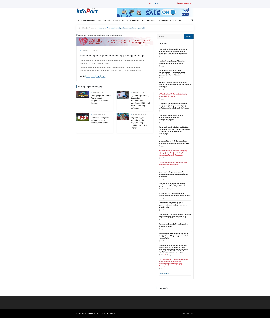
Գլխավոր (85, 28)
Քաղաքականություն (86, 20)
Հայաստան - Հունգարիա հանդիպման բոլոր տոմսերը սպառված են (100, 120)
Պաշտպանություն (120, 20)
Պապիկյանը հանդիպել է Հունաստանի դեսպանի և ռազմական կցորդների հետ (172, 184)
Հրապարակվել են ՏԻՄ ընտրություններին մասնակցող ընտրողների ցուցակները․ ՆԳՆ (174, 142)
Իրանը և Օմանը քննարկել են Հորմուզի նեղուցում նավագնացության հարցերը (172, 62)
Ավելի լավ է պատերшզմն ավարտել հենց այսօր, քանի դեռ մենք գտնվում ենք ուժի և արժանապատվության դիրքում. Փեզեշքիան (174, 105)
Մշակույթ (134, 20)
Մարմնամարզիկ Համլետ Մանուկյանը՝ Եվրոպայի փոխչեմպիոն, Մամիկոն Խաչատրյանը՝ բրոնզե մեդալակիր (173, 152)
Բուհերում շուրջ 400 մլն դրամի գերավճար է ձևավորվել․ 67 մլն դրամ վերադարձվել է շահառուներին (174, 235)
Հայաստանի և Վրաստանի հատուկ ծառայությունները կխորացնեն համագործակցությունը (171, 117)
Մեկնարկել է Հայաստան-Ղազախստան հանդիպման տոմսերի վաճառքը (101, 99)
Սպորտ (93, 28)
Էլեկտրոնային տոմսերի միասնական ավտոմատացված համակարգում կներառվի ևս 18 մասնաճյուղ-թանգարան (140, 101)
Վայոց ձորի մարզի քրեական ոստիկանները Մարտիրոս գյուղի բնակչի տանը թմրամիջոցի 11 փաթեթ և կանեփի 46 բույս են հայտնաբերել (174, 130)
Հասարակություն (149, 20)
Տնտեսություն (104, 20)
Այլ (180, 20)
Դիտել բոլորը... (164, 273)
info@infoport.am (188, 313)
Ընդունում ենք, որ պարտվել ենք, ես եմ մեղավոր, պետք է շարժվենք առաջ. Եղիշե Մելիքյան (140, 122)
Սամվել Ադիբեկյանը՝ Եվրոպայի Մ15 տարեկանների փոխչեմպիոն (173, 163)
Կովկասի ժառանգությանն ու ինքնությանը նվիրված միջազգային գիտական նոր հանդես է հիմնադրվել (175, 84)
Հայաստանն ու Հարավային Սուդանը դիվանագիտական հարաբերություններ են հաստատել (173, 174)
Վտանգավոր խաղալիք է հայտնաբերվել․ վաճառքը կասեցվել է (173, 225)
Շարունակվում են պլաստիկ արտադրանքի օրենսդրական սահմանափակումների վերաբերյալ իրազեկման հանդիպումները (173, 51)
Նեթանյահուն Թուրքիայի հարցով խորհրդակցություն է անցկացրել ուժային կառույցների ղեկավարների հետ (172, 72)
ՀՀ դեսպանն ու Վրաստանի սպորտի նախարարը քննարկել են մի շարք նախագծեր (174, 194)
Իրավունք (163, 20)
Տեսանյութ (170, 188)
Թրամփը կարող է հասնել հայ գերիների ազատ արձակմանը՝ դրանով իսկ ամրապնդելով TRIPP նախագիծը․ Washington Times (173, 262)
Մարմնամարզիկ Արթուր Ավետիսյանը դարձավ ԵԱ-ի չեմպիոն (173, 95)
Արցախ (173, 20)
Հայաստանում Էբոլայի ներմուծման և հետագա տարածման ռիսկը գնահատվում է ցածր (175, 215)
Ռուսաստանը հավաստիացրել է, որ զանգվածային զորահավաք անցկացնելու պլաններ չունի (173, 204)
